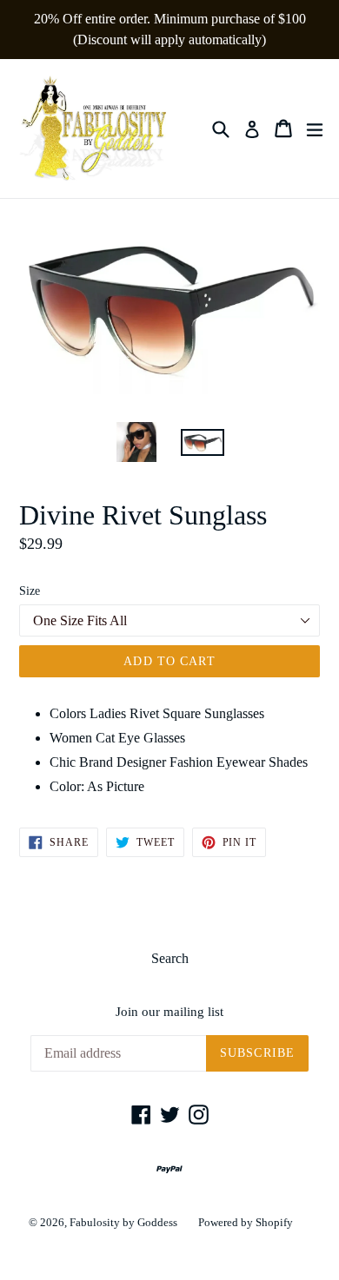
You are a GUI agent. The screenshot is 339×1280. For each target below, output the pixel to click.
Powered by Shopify (245, 1222)
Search (170, 958)
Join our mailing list (169, 1012)
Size (29, 590)
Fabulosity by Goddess (123, 1222)
